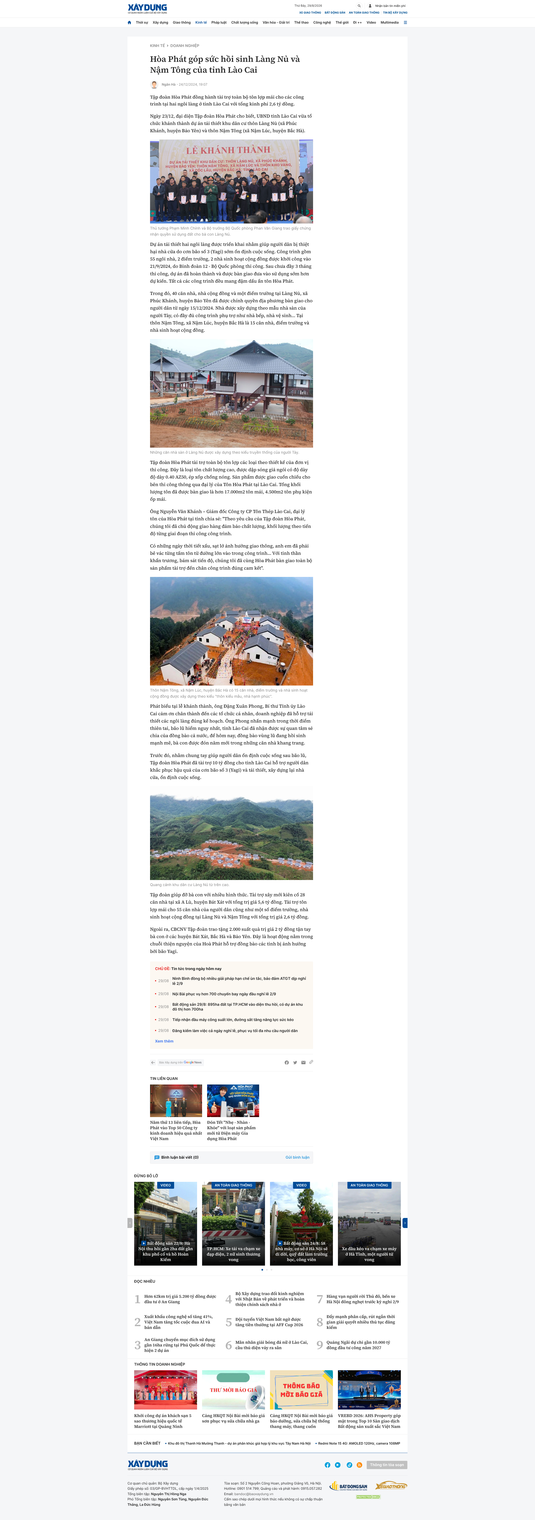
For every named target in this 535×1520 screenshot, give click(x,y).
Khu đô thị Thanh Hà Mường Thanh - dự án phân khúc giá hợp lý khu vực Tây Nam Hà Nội (239, 1443)
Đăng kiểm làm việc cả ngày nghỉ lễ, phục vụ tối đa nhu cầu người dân (235, 1031)
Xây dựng (160, 22)
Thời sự (142, 22)
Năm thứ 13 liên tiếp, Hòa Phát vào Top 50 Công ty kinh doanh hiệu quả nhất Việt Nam (176, 1130)
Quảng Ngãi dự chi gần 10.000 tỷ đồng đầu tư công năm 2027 (358, 1345)
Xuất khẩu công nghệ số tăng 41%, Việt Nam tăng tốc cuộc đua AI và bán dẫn (178, 1322)
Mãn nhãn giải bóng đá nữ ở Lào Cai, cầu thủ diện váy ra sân (272, 1345)
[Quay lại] (153, 1062)
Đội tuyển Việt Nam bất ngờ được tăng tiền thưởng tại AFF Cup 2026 (269, 1322)
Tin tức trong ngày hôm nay (196, 969)
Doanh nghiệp (184, 46)
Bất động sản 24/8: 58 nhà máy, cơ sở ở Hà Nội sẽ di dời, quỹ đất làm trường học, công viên (301, 1251)
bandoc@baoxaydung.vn (253, 1494)
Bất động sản (335, 12)
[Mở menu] (405, 22)
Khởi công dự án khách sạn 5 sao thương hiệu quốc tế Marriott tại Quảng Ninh (162, 1421)
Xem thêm (164, 1041)
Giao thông (182, 22)
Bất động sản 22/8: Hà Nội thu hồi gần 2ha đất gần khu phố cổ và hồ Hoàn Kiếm (165, 1251)
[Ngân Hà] (154, 84)
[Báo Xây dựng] (147, 8)
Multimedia (390, 22)
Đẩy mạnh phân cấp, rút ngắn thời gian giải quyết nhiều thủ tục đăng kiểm (361, 1322)
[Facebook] (286, 1062)
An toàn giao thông (364, 12)
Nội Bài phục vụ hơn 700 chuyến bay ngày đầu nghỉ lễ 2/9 (224, 994)
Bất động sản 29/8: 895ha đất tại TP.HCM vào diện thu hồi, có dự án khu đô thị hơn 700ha (237, 1007)
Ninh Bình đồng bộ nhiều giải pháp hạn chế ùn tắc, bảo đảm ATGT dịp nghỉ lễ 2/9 (239, 981)
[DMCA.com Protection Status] (368, 1497)
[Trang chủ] (129, 22)
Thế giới (342, 22)
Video (371, 22)
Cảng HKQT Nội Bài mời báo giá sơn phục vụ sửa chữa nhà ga (233, 1418)
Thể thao (301, 22)
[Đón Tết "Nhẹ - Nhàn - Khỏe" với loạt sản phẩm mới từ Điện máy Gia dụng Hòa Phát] (233, 1100)
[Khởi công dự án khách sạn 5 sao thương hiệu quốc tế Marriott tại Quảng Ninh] (165, 1390)
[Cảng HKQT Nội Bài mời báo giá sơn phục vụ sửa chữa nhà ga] (233, 1390)
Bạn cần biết (147, 1443)
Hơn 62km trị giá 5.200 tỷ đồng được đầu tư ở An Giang (180, 1299)
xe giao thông (310, 12)
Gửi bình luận (298, 1157)
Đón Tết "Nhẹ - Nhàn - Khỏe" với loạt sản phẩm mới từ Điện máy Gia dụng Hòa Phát (231, 1130)
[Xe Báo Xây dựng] (391, 1485)
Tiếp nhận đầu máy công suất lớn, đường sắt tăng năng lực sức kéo (233, 1020)
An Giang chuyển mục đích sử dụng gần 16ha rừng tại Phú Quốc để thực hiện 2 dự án (179, 1345)
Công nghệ (322, 22)
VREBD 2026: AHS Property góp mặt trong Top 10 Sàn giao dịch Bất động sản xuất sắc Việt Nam (369, 1421)
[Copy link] (311, 1062)
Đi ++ (357, 22)
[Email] (303, 1062)
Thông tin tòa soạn (387, 1465)
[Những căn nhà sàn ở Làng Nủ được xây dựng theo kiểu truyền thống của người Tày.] (231, 393)
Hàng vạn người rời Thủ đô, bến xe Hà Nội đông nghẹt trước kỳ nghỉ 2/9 (363, 1299)
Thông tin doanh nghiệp (159, 1364)
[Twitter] (295, 1062)
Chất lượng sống (244, 22)
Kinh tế (201, 22)
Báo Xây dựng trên (171, 1062)
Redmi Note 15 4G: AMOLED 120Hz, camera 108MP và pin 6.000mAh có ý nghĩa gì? (385, 1443)
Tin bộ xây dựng (395, 12)
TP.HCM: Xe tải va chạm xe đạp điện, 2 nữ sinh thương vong (233, 1254)
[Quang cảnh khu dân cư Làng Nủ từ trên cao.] (231, 833)
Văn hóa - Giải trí (276, 22)
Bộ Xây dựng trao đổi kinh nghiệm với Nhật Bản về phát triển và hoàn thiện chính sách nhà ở (270, 1299)
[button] (262, 1270)
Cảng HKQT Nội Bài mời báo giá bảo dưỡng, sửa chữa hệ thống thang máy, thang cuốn (301, 1421)
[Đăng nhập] (370, 6)
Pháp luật (219, 22)
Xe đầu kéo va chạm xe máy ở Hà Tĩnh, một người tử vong (369, 1254)
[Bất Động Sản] (348, 1486)
